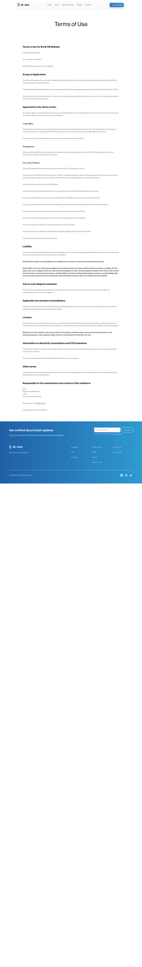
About (73, 452)
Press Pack (74, 457)
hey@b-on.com (41, 403)
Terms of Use (117, 447)
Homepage (74, 447)
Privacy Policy (117, 452)
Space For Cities (97, 462)
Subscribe (127, 430)
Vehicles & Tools (97, 447)
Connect (95, 457)
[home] (23, 5)
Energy (94, 452)
